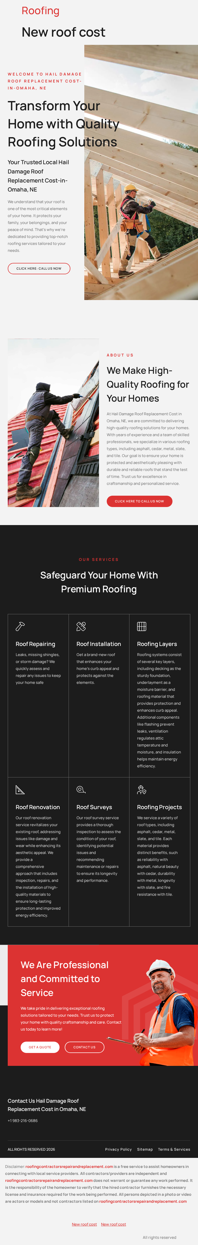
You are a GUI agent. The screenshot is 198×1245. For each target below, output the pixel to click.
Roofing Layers (157, 644)
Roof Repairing (35, 644)
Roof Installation (99, 644)
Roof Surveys (94, 807)
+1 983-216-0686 (23, 1120)
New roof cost (84, 1224)
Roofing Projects (159, 807)
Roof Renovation (38, 807)
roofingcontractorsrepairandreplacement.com (69, 1166)
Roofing (41, 10)
